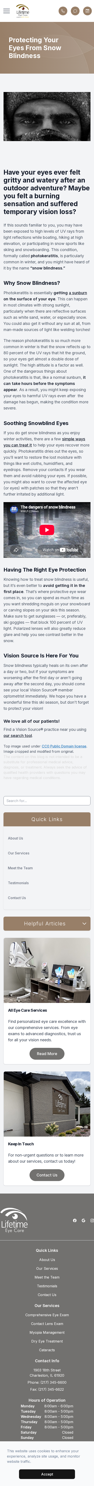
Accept (47, 1474)
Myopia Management (47, 1332)
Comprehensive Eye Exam (47, 1315)
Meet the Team (20, 868)
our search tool (17, 735)
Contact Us (17, 898)
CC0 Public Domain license (64, 746)
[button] (6, 11)
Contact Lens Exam (47, 1323)
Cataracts (47, 1350)
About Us (15, 838)
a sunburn (78, 292)
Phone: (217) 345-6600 (47, 1382)
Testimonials (18, 883)
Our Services (18, 853)
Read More (47, 1053)
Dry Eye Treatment (47, 1341)
